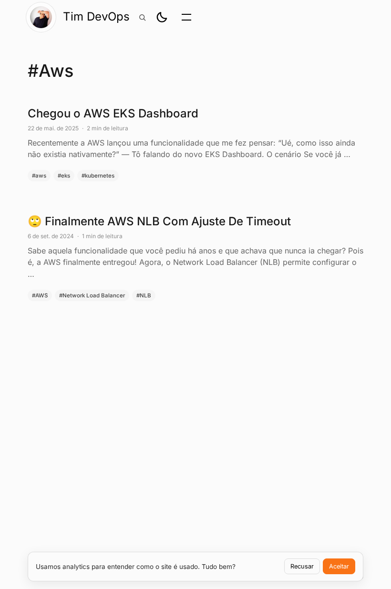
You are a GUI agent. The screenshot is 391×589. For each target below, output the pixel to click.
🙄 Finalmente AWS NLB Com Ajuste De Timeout (195, 257)
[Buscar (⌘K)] (142, 17)
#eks (64, 175)
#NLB (143, 295)
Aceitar (339, 566)
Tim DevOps (96, 16)
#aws (39, 175)
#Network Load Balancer (92, 295)
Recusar (302, 566)
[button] (161, 17)
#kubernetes (98, 175)
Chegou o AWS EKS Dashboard (195, 143)
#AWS (40, 295)
